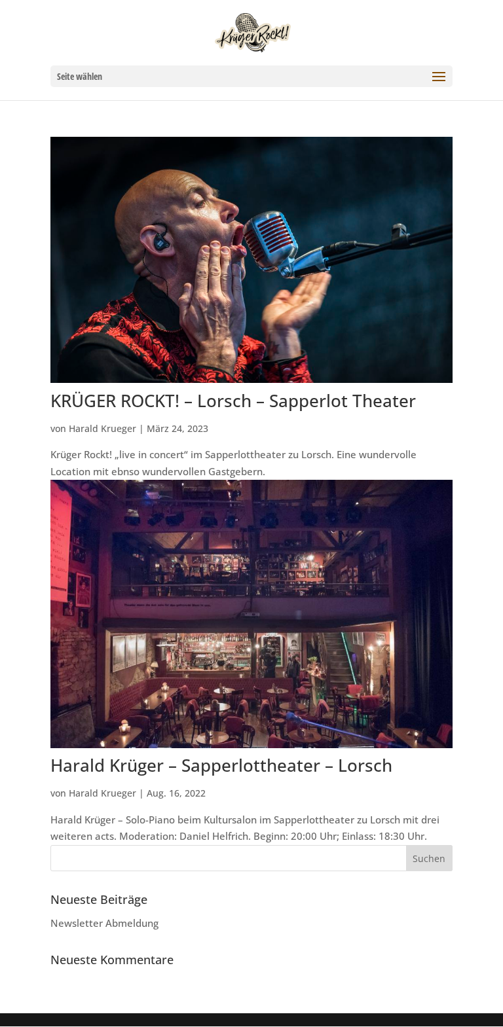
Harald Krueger (102, 428)
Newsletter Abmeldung (104, 922)
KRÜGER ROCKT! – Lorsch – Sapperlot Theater (233, 400)
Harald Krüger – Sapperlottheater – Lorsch (221, 765)
